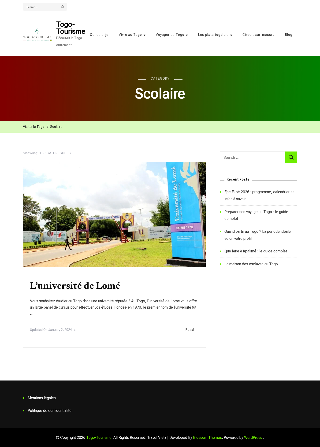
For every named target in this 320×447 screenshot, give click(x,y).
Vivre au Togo (130, 35)
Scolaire (37, 276)
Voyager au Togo (170, 35)
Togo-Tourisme (70, 27)
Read (190, 330)
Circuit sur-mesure (258, 35)
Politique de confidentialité (49, 410)
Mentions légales (42, 398)
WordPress (253, 437)
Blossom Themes (207, 437)
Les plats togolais (213, 35)
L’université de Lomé (75, 286)
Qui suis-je (99, 35)
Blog (288, 35)
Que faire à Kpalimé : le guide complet (255, 251)
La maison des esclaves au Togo (251, 264)
